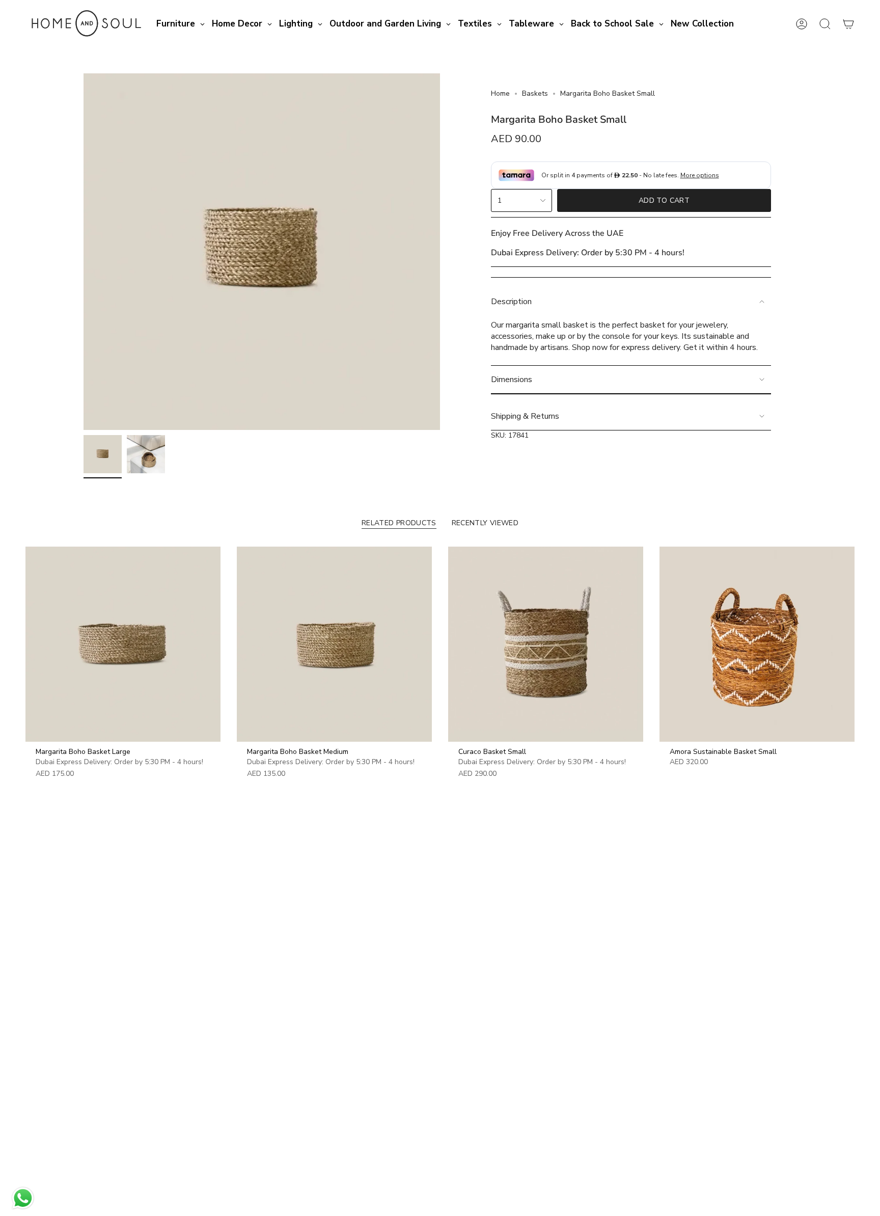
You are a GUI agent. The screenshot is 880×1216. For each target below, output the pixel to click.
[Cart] (848, 24)
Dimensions (511, 379)
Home (500, 93)
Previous (83, 251)
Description (511, 301)
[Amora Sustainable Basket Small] (757, 644)
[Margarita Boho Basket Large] (123, 644)
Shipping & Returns (525, 416)
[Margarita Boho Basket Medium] (334, 644)
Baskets (535, 93)
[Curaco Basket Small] (545, 644)
